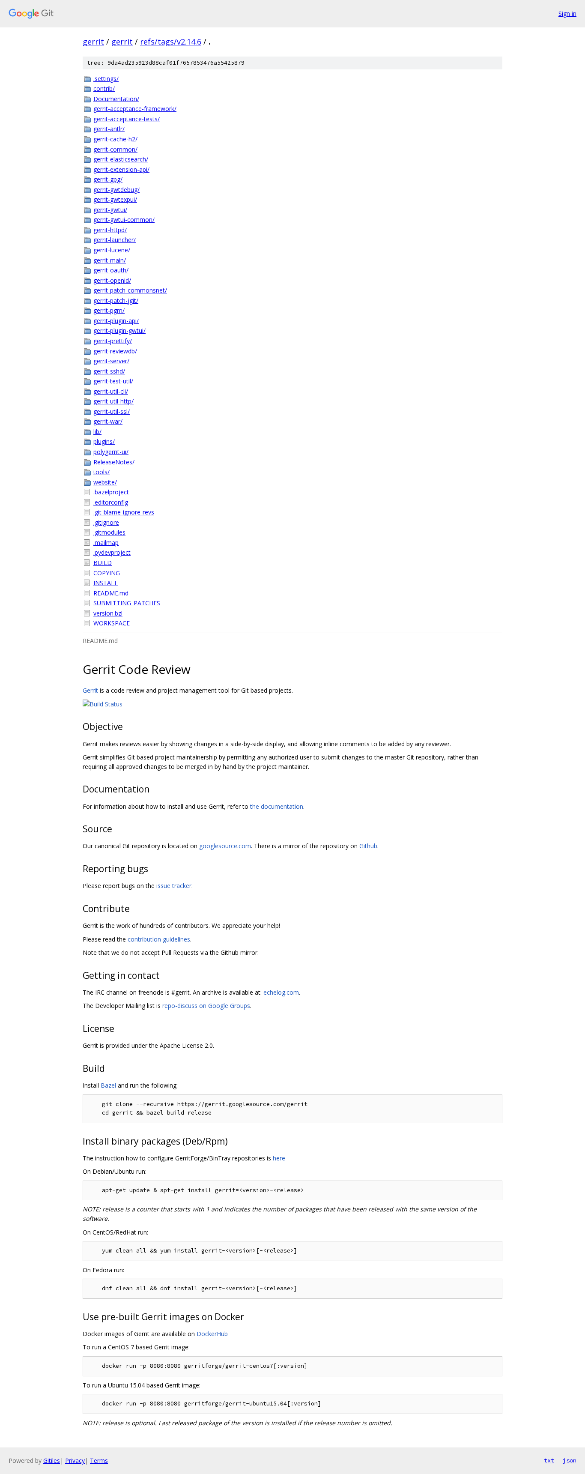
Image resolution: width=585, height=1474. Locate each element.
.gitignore (106, 522)
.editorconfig (110, 502)
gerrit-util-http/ (113, 401)
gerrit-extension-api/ (121, 169)
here (279, 1158)
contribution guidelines (159, 939)
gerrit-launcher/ (114, 240)
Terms (99, 1460)
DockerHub (212, 1334)
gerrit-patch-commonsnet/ (130, 290)
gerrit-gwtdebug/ (116, 189)
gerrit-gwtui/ (110, 210)
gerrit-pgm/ (109, 310)
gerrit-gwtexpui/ (115, 199)
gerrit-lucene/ (111, 250)
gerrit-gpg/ (107, 179)
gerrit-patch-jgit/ (115, 300)
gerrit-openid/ (112, 280)
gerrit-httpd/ (110, 230)
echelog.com (281, 992)
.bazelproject (111, 492)
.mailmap (106, 542)
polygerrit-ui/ (110, 452)
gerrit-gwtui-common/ (124, 219)
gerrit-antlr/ (109, 129)
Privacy (75, 1460)
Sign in (567, 13)
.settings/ (106, 79)
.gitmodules (109, 532)
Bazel (108, 1085)
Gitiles (51, 1460)
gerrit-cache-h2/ (115, 139)
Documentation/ (116, 99)
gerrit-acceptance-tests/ (126, 119)
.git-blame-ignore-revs (123, 512)
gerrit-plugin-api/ (116, 321)
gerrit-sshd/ (109, 371)
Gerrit (90, 690)
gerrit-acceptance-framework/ (134, 109)
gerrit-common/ (115, 149)
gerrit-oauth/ (110, 270)
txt (549, 1460)
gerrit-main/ (109, 260)
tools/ (101, 472)
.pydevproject (112, 552)
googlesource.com (225, 846)
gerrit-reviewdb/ (115, 351)
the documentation (276, 806)
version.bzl (107, 613)
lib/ (97, 432)
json (569, 1460)
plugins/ (104, 441)
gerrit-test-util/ (113, 381)
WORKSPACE (111, 623)
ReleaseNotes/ (113, 462)
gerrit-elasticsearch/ (120, 159)
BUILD (102, 563)
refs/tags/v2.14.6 (170, 41)
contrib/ (104, 88)
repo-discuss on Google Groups (206, 1006)
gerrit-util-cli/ (110, 391)
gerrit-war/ (107, 421)
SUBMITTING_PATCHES (126, 603)
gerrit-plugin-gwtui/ (119, 330)
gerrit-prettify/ (112, 341)
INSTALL (105, 583)
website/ (105, 482)
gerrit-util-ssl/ (111, 411)
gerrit (93, 41)
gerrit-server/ (111, 361)
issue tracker (173, 886)
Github (368, 846)
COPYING (106, 573)
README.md (110, 593)
